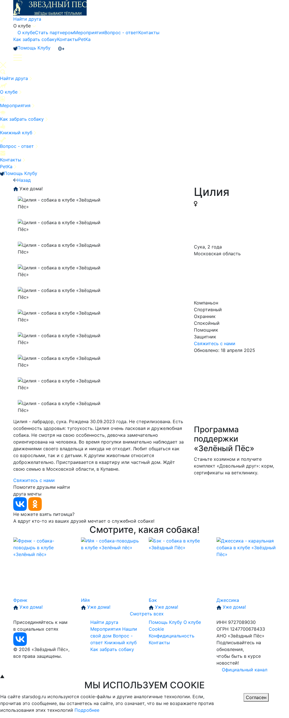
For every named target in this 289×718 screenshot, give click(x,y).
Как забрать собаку (35, 39)
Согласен (256, 697)
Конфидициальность (171, 636)
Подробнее (87, 710)
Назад (24, 180)
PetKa (84, 39)
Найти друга (27, 19)
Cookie (156, 629)
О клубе (26, 32)
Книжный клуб (17, 132)
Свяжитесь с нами (214, 343)
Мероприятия (89, 32)
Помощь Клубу (34, 48)
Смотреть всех (147, 614)
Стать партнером (54, 32)
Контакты (148, 32)
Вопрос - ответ (121, 32)
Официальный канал (244, 669)
